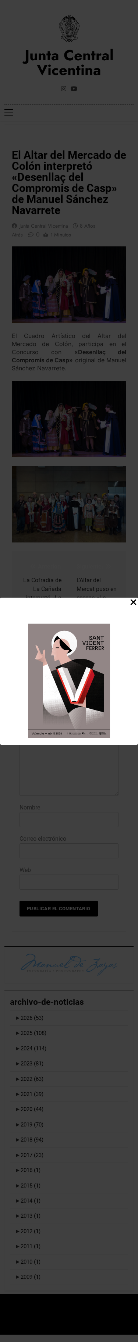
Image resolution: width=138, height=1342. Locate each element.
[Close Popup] (133, 603)
